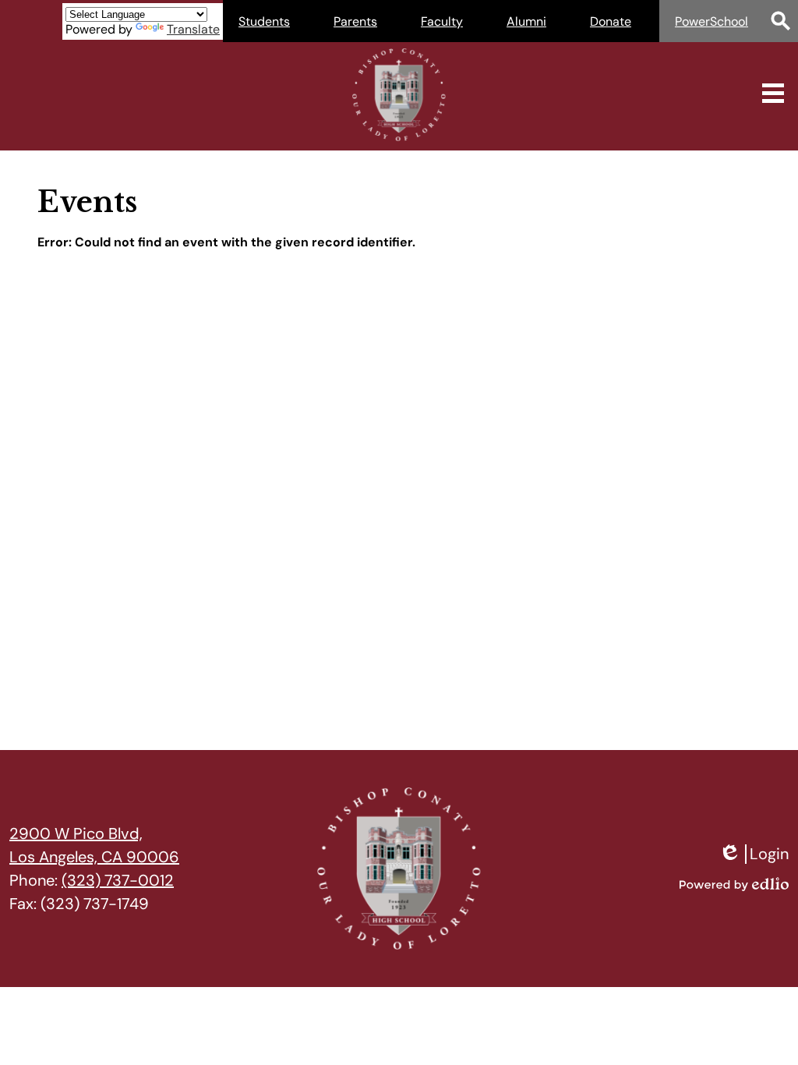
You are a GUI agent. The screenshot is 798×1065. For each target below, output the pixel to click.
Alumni (526, 21)
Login (754, 854)
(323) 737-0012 (118, 880)
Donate (610, 21)
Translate (193, 29)
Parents (355, 21)
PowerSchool (711, 21)
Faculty (442, 21)
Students (264, 21)
